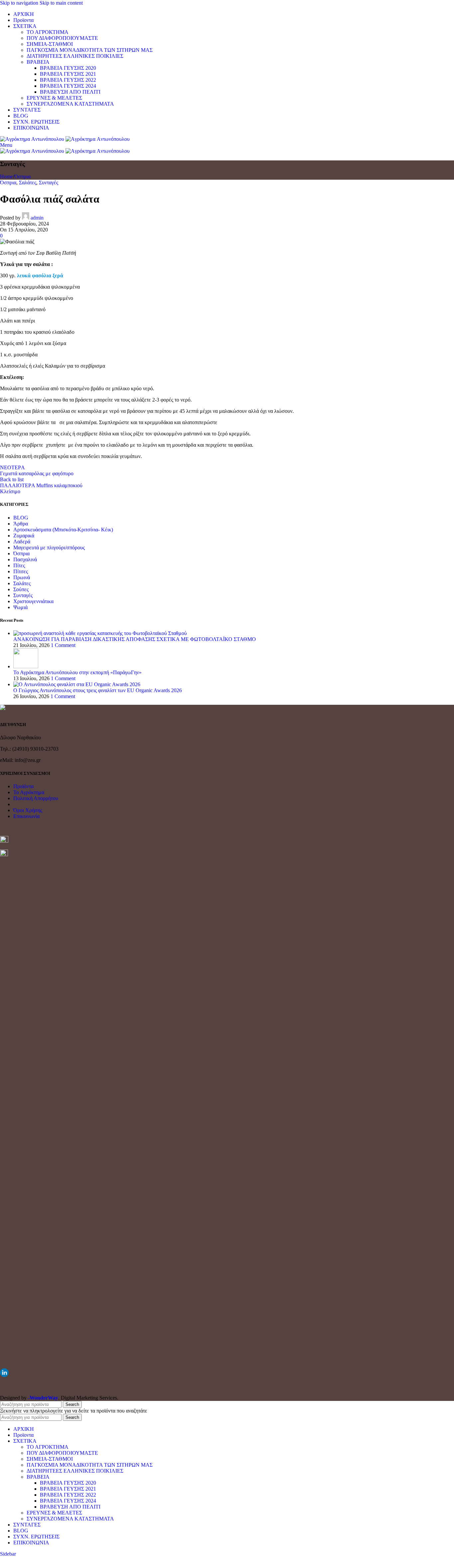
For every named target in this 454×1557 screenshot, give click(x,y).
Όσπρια (22, 176)
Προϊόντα (23, 786)
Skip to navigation (20, 3)
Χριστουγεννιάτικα (33, 601)
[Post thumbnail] (100, 633)
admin (37, 218)
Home (6, 176)
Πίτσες (20, 571)
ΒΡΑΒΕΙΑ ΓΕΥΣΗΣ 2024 (68, 86)
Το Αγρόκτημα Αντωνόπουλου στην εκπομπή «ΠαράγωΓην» (77, 672)
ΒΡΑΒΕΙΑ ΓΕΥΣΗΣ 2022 (68, 80)
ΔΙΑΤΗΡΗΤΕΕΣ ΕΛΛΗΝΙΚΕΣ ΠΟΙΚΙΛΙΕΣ (75, 56)
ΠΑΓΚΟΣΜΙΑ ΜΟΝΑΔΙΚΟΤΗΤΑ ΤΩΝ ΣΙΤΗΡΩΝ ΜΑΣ (90, 50)
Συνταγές (48, 182)
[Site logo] (32, 139)
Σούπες (21, 589)
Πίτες (19, 565)
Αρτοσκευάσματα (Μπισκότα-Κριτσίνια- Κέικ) (63, 529)
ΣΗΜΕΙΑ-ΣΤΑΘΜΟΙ (50, 44)
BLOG (20, 517)
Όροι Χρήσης (27, 810)
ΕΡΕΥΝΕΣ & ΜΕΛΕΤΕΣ (54, 98)
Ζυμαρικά (23, 535)
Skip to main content (61, 3)
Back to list (12, 479)
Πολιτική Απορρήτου (35, 798)
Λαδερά (21, 541)
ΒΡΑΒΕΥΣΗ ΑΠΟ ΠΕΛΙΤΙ (70, 92)
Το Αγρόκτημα (28, 792)
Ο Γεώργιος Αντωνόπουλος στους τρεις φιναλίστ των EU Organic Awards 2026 (97, 690)
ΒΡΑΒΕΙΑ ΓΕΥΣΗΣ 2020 (68, 68)
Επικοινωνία (26, 816)
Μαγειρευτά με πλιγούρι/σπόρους (49, 547)
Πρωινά (21, 577)
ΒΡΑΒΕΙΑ (38, 62)
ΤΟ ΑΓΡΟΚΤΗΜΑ (47, 32)
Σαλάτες (27, 182)
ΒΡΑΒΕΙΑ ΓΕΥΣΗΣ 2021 (68, 74)
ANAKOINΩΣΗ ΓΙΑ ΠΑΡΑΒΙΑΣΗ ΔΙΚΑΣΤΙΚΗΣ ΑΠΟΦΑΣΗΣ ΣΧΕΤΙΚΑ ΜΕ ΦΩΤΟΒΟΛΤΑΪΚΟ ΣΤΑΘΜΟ (134, 639)
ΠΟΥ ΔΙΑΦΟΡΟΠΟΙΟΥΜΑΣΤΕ (62, 38)
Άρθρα (20, 523)
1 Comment (63, 645)
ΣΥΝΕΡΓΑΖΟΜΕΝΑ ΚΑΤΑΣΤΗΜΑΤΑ (70, 104)
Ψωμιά (20, 607)
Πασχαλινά (25, 559)
